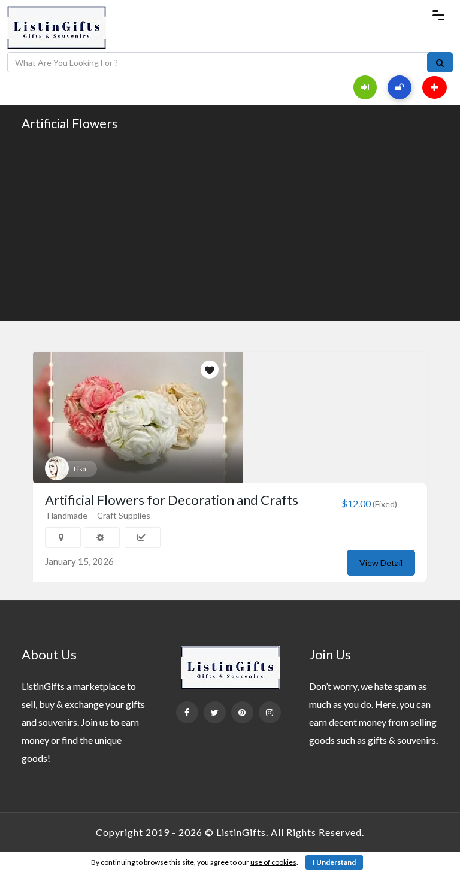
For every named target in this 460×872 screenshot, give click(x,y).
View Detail (380, 563)
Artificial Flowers (69, 123)
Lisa (80, 468)
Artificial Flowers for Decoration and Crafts (171, 500)
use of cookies (273, 862)
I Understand (334, 862)
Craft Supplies (123, 515)
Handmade (67, 515)
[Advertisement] (230, 225)
